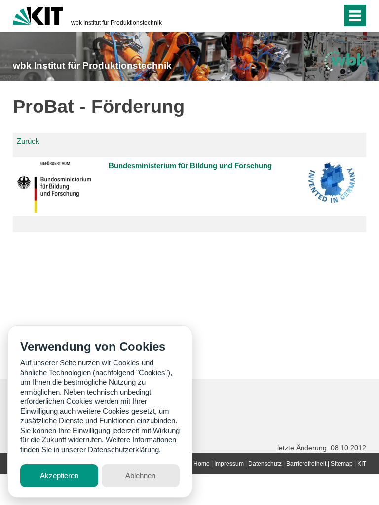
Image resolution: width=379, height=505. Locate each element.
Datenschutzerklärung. (124, 449)
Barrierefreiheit (306, 463)
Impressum (229, 463)
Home (201, 463)
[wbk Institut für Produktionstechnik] (345, 61)
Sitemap (342, 463)
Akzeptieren (59, 475)
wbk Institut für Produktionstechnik (116, 22)
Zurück (28, 141)
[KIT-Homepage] (38, 14)
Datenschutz (265, 463)
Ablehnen (140, 475)
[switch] (314, 15)
